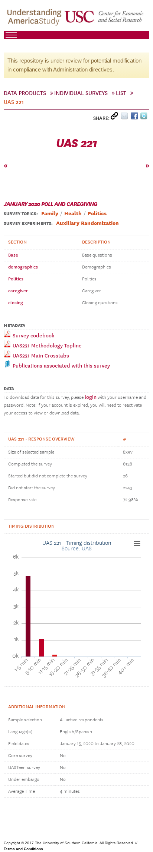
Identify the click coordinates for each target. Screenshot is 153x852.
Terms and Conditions (23, 849)
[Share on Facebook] (135, 117)
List (121, 93)
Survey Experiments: (28, 223)
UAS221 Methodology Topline (46, 346)
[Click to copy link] (116, 117)
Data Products (25, 93)
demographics (23, 267)
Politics (15, 279)
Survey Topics (20, 213)
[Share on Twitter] (144, 117)
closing (15, 303)
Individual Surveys (81, 93)
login (91, 397)
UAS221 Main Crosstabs (40, 356)
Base (13, 255)
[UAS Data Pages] (35, 19)
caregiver (18, 291)
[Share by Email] (126, 117)
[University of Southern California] (105, 19)
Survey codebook (32, 336)
